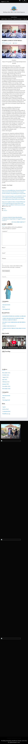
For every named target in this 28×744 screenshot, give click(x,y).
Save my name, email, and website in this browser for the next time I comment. (12, 266)
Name (4, 247)
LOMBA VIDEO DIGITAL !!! (9, 326)
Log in (4, 407)
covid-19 (5, 210)
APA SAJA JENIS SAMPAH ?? (18, 222)
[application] (14, 342)
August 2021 (5, 377)
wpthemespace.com (15, 742)
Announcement (6, 304)
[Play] (3, 347)
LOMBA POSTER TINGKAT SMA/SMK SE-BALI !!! (14, 329)
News (4, 208)
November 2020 (6, 388)
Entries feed (5, 409)
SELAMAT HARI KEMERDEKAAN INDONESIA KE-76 (14, 322)
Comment (5, 231)
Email (4, 253)
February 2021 (6, 382)
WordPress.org (6, 413)
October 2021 (5, 375)
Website (4, 258)
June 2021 (4, 379)
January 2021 (5, 384)
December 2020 (6, 386)
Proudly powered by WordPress (9, 740)
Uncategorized (6, 309)
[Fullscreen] (24, 347)
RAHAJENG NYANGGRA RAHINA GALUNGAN (13, 316)
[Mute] (22, 347)
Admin (15, 43)
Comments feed (6, 411)
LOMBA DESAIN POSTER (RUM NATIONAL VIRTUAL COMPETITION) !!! (13, 319)
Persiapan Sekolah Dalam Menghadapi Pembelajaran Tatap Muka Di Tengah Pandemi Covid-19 (13, 219)
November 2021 (6, 372)
